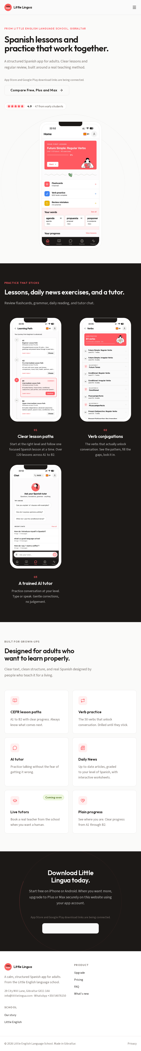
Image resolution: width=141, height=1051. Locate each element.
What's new (81, 994)
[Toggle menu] (134, 7)
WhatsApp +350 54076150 (50, 996)
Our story (10, 1015)
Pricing (78, 980)
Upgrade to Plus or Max (67, 928)
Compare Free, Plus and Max (33, 90)
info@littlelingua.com (18, 996)
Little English (13, 1022)
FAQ (76, 987)
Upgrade (79, 973)
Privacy (132, 1044)
